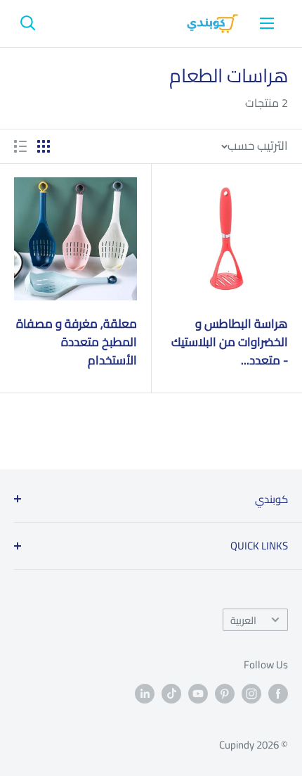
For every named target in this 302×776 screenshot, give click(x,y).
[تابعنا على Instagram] (251, 693)
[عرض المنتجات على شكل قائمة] (20, 146)
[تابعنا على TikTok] (171, 693)
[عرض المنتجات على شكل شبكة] (43, 146)
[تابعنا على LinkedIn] (145, 693)
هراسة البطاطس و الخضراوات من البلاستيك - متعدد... (229, 342)
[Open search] (28, 23)
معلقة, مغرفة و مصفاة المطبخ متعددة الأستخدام (76, 342)
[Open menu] (267, 23)
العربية (243, 620)
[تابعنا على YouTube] (198, 693)
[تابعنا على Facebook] (278, 693)
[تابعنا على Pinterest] (225, 693)
